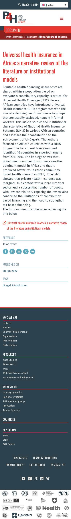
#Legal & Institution (15, 285)
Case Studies (10, 360)
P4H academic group (14, 401)
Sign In (34, 4)
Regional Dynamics (13, 397)
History (7, 323)
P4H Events (9, 444)
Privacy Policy (15, 465)
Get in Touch (37, 465)
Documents (31, 37)
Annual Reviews (11, 410)
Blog (5, 440)
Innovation (9, 406)
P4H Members (10, 340)
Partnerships (10, 345)
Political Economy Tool (15, 373)
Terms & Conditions (45, 458)
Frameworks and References (18, 377)
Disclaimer (20, 458)
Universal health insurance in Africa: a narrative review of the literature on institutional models (37, 225)
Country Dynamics (12, 392)
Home (8, 37)
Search (25, 4)
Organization (10, 336)
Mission (7, 327)
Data (5, 368)
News (5, 435)
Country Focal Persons (15, 332)
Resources (18, 37)
